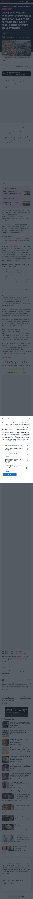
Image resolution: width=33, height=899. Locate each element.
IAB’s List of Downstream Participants (18, 440)
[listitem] (16, 445)
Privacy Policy (25, 480)
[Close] (30, 419)
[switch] (27, 449)
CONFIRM (10, 474)
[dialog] (16, 449)
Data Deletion (8, 480)
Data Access (16, 480)
